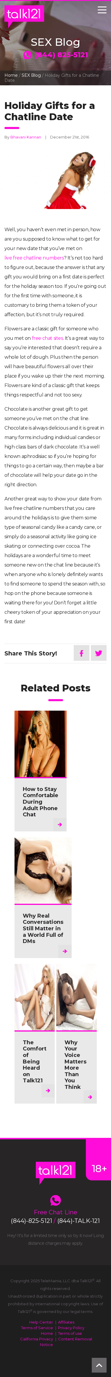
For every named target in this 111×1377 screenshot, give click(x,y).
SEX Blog (31, 75)
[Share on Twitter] (99, 653)
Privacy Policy (71, 1327)
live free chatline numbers (34, 258)
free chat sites (47, 338)
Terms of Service (37, 1327)
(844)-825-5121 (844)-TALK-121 (55, 1220)
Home (11, 75)
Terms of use (70, 1333)
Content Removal (75, 1339)
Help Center (41, 1322)
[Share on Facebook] (81, 653)
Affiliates (66, 1322)
